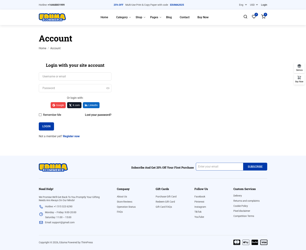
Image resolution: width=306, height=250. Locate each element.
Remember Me (51, 115)
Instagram (200, 206)
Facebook (199, 196)
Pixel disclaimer (241, 210)
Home (104, 17)
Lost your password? (98, 115)
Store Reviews (124, 201)
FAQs (120, 211)
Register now (71, 136)
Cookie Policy (240, 205)
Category (122, 17)
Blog (169, 17)
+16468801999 (56, 4)
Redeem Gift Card (165, 201)
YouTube (199, 216)
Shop (139, 17)
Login (264, 4)
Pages (154, 17)
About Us (122, 196)
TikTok (198, 211)
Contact (184, 17)
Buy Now (203, 17)
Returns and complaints (246, 200)
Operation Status (126, 206)
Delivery (237, 195)
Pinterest (199, 201)
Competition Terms (243, 216)
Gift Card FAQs (164, 206)
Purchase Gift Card (166, 196)
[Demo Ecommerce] (52, 17)
